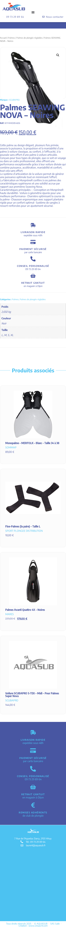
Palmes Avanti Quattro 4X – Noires (25, 609)
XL (11, 335)
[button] (58, 55)
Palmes (11, 38)
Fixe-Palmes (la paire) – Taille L (22, 526)
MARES (9, 614)
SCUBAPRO (14, 100)
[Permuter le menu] (33, 12)
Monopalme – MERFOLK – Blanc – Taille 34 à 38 (32, 443)
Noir (3, 323)
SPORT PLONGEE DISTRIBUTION (24, 530)
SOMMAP (10, 447)
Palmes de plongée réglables (29, 38)
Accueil (3, 38)
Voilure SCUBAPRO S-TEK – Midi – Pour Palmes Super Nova (32, 694)
